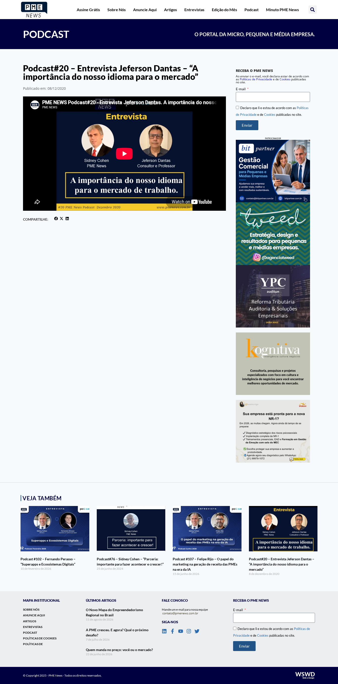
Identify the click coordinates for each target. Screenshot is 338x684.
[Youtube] (180, 631)
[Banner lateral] (273, 233)
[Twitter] (196, 631)
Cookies (285, 79)
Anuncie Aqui (145, 9)
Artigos (170, 9)
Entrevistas (194, 9)
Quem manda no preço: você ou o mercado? (119, 650)
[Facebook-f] (172, 631)
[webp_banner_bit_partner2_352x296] (273, 171)
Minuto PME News (282, 9)
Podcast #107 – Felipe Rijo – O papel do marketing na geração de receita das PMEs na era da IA (205, 564)
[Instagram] (188, 631)
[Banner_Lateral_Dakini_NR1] (273, 431)
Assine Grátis (88, 9)
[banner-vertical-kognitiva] (273, 363)
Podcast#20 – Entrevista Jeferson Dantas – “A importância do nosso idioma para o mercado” (281, 564)
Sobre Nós (116, 9)
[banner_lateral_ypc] (273, 296)
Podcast (251, 9)
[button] (313, 9)
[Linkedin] (164, 631)
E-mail (241, 89)
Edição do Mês (224, 9)
